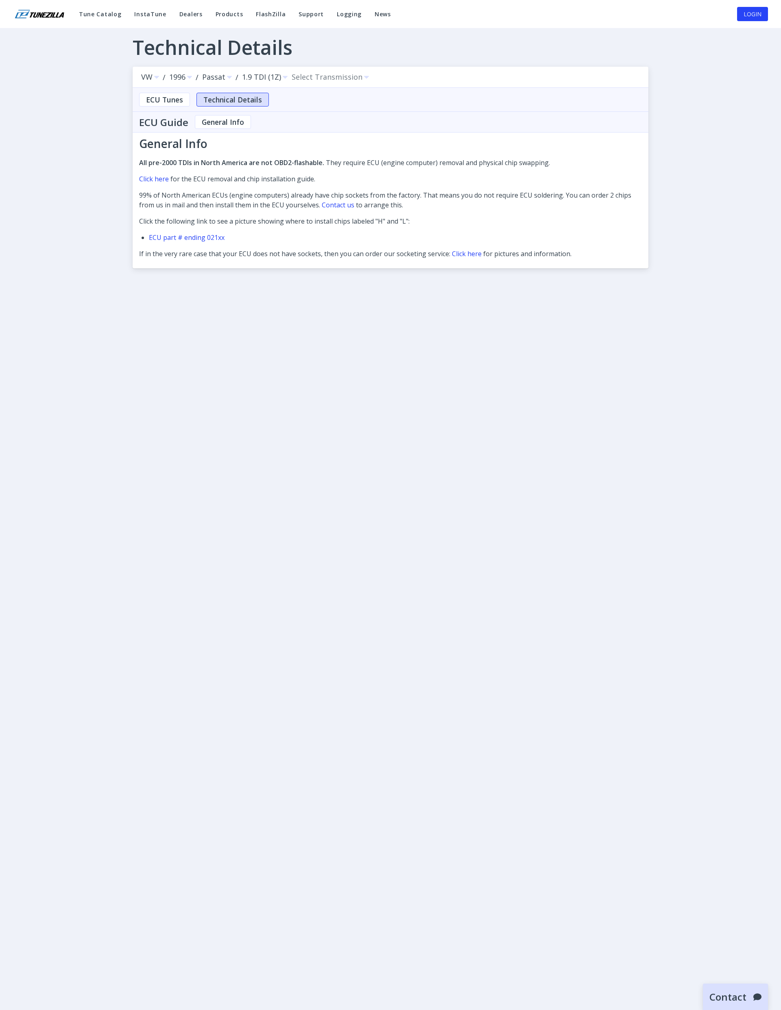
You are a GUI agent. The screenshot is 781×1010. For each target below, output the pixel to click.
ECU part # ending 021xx (187, 237)
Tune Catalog (100, 17)
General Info (223, 122)
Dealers (191, 14)
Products (229, 14)
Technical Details (232, 99)
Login (752, 14)
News (386, 17)
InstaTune (153, 17)
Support (314, 17)
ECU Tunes (164, 99)
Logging (349, 17)
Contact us (338, 204)
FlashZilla (274, 17)
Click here (154, 178)
